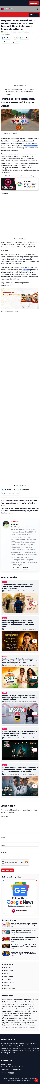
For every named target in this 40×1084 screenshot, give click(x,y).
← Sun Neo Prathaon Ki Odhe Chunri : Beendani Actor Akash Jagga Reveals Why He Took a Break (19, 503)
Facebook (7, 38)
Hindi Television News (24, 32)
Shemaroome (9, 982)
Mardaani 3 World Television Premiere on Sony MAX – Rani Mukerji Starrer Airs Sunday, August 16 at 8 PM (20, 697)
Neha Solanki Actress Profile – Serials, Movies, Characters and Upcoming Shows (24, 924)
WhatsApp (25, 38)
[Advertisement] (20, 65)
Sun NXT (7, 985)
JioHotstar (8, 967)
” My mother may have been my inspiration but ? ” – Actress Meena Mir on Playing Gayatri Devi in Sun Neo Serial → (20, 510)
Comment (5, 816)
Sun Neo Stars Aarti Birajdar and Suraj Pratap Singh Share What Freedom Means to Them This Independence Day (20, 661)
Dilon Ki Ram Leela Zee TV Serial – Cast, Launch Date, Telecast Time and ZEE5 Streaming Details (17, 587)
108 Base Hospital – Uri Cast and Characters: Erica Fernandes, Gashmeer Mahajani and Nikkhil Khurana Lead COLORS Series (20, 770)
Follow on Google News (11, 42)
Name (3, 837)
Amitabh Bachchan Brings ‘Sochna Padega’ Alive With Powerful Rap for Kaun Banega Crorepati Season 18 (19, 733)
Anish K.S (14, 524)
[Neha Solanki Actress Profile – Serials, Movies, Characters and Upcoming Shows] (6, 925)
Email (3, 845)
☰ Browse (33, 3)
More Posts (15, 568)
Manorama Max (9, 988)
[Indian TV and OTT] (8, 8)
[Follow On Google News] (20, 897)
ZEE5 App (7, 979)
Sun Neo (7, 34)
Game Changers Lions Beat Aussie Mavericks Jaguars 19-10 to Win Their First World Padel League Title (24, 953)
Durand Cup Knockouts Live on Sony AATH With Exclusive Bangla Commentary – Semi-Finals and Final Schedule (23, 931)
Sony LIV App (8, 976)
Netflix (6, 973)
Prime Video (8, 970)
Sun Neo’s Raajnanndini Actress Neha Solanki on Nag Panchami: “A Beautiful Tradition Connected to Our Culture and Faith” (18, 624)
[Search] (37, 9)
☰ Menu (33, 15)
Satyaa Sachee (31, 146)
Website (26, 568)
